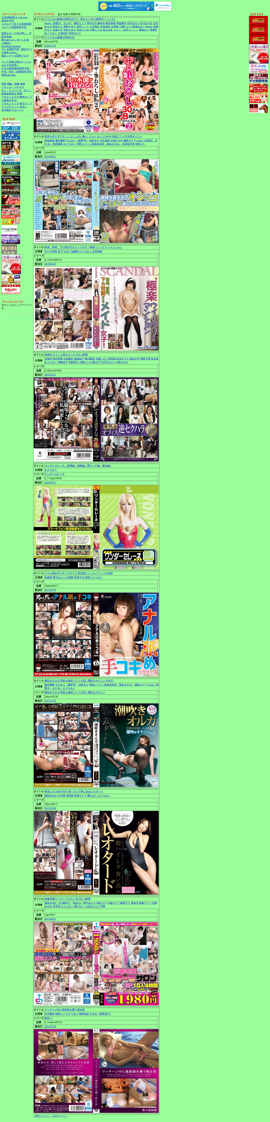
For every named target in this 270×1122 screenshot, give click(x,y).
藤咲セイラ (129, 140)
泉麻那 (48, 577)
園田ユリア (80, 23)
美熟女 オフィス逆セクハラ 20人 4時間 (66, 354)
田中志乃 (92, 23)
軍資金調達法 (8, 93)
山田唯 (114, 26)
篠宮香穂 (111, 23)
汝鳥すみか (122, 362)
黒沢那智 (58, 359)
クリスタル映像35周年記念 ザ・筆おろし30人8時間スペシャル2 (80, 19)
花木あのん (133, 23)
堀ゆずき (135, 359)
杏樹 (87, 577)
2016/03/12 (50, 482)
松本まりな (123, 359)
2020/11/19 (50, 45)
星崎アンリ (145, 903)
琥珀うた (140, 144)
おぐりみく (51, 33)
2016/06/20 (50, 264)
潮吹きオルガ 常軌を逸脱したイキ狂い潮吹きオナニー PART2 (79, 680)
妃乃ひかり (109, 362)
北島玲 (48, 359)
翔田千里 (145, 359)
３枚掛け (6, 43)
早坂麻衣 (121, 23)
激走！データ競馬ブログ (15, 55)
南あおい (78, 903)
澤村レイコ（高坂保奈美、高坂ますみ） (99, 144)
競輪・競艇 (13, 84)
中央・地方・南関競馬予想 (16, 71)
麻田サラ (125, 903)
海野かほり (69, 26)
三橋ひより (125, 26)
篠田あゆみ (51, 795)
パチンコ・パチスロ (12, 87)
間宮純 (112, 359)
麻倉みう (144, 30)
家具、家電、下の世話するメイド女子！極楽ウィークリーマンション (83, 247)
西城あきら (138, 26)
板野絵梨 (84, 1013)
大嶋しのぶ (101, 359)
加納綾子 (79, 359)
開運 (19, 93)
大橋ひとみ (85, 362)
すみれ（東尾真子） (101, 1013)
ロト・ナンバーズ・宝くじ (16, 90)
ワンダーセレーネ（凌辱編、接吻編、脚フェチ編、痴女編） (78, 465)
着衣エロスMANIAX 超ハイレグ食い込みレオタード (74, 791)
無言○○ (49, 1018)
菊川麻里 (90, 359)
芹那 (102, 906)
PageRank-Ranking (11, 46)
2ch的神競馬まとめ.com (14, 17)
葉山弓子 (97, 362)
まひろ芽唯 (51, 251)
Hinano (149, 26)
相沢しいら (83, 26)
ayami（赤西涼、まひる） (59, 23)
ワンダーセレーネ (55, 474)
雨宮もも (58, 26)
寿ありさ (102, 903)
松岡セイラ (80, 795)
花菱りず (58, 30)
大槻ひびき (116, 140)
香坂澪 (134, 903)
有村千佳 (79, 577)
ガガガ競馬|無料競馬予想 (15, 68)
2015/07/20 (50, 1026)
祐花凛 (154, 359)
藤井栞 (101, 23)
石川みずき (146, 23)
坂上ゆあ (108, 30)
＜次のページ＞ (59, 1116)
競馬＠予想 (7, 20)
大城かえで (113, 903)
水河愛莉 (50, 1013)
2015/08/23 (50, 919)
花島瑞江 (73, 362)
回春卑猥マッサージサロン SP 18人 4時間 (67, 899)
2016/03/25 (50, 374)
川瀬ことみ (96, 30)
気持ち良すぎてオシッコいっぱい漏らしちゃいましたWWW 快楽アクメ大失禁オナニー (93, 136)
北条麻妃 (68, 359)
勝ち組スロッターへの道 (15, 40)
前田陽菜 (58, 144)
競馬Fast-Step (8, 75)
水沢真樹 (105, 140)
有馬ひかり (74, 33)
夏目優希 (60, 140)
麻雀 (22, 84)
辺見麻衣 (105, 26)
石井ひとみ (83, 30)
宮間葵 (69, 795)
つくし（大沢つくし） (125, 30)
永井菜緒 (97, 251)
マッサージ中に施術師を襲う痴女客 (65, 1009)
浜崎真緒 (50, 140)
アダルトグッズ (10, 103)
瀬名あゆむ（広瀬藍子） (58, 903)
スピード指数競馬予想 (13, 27)
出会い (23, 106)
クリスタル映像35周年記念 (60, 37)
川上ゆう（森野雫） (77, 140)
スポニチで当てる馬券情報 (16, 24)
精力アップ (26, 103)
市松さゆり (69, 30)
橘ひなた (92, 795)
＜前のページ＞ (41, 1116)
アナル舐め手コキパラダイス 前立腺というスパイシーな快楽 (79, 573)
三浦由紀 (63, 33)
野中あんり (59, 577)
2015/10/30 (50, 808)
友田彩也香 (128, 144)
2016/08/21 (50, 156)
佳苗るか (94, 140)
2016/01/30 (50, 590)
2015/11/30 (50, 700)
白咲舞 (69, 577)
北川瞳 (61, 795)
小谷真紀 (95, 26)
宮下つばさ (64, 251)
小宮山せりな (92, 906)
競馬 (3, 84)
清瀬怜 (153, 30)
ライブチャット (10, 106)
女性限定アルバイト (12, 110)
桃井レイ (60, 1013)
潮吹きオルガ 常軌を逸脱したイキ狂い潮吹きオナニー (75, 692)
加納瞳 (74, 251)
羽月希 (56, 906)
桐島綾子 (63, 362)
